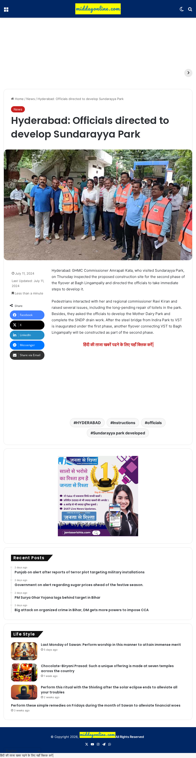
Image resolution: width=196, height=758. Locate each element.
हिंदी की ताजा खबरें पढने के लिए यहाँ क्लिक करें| (118, 344)
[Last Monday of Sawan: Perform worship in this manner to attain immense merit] (24, 651)
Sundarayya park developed (119, 433)
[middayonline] (98, 8)
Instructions (124, 422)
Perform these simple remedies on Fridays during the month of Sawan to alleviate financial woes (95, 705)
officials (154, 422)
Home (19, 99)
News (30, 99)
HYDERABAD (88, 422)
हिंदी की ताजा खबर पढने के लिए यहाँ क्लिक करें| (27, 755)
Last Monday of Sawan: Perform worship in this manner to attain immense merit (111, 644)
